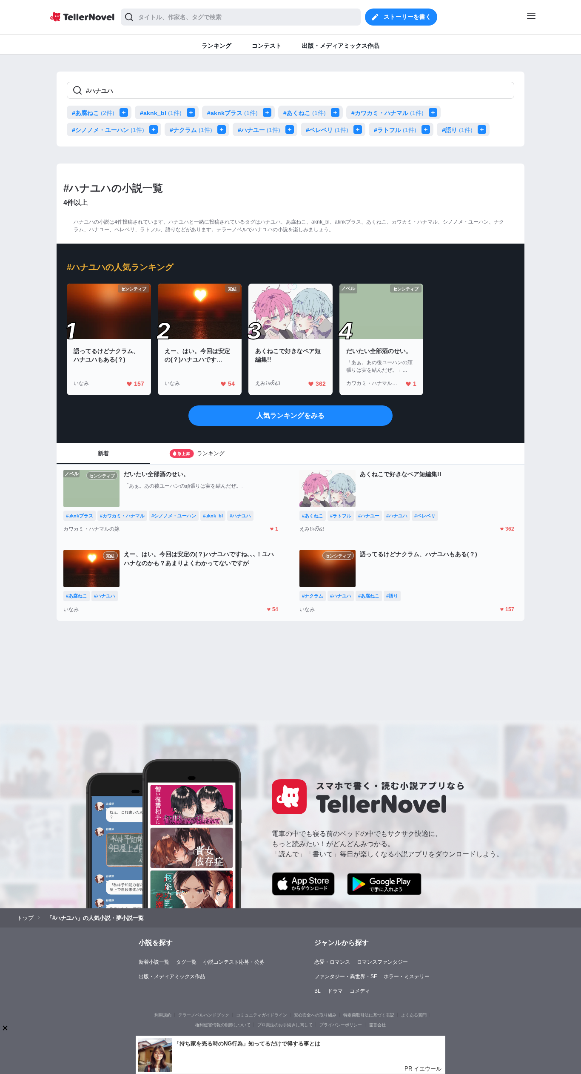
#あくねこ (304, 112)
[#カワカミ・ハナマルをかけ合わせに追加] (435, 112)
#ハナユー (259, 129)
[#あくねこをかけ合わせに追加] (337, 112)
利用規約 (162, 1015)
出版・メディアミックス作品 (172, 976)
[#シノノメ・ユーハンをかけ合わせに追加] (155, 129)
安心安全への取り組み (315, 1015)
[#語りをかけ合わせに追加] (484, 129)
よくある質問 (414, 1015)
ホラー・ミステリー (407, 976)
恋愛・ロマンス (332, 962)
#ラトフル (395, 129)
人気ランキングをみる (290, 415)
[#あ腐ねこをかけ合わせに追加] (125, 112)
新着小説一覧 (154, 962)
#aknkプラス (232, 112)
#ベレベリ (327, 129)
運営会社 (377, 1024)
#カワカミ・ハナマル (387, 112)
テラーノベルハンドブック (203, 1015)
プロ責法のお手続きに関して (285, 1024)
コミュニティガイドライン (261, 1015)
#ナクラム (191, 129)
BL (317, 991)
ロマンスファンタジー (382, 962)
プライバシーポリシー (340, 1024)
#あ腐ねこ (93, 112)
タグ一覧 (186, 962)
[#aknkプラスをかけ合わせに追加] (269, 112)
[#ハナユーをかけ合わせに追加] (291, 129)
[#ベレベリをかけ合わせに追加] (359, 129)
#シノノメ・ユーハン (108, 129)
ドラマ (335, 991)
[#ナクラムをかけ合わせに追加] (223, 129)
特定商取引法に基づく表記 (368, 1015)
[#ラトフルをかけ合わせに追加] (427, 129)
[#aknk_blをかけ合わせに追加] (193, 112)
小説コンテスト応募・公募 (234, 962)
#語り (457, 129)
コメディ (360, 991)
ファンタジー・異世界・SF (345, 976)
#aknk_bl (161, 112)
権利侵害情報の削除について (223, 1024)
